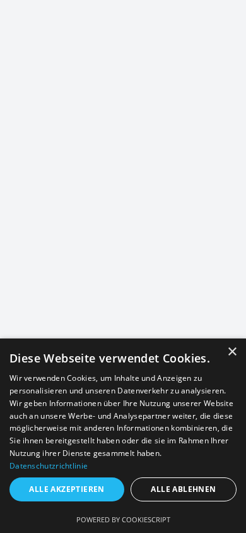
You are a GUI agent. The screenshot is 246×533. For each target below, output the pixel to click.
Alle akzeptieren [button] (66, 489)
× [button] (232, 352)
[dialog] (123, 435)
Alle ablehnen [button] (183, 489)
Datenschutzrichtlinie (48, 465)
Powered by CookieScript (123, 519)
